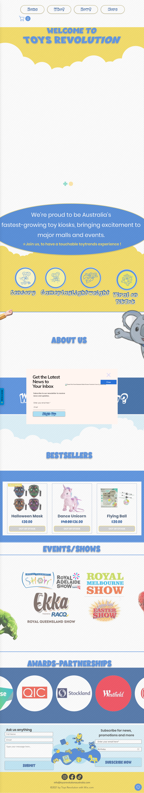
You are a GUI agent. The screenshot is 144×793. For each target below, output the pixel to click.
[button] (109, 375)
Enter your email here (41, 403)
